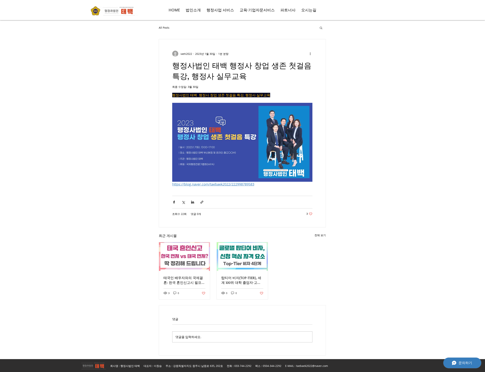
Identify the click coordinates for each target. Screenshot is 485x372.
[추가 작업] (310, 53)
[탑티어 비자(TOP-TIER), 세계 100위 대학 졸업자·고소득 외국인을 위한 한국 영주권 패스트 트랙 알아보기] (242, 256)
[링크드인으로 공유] (192, 202)
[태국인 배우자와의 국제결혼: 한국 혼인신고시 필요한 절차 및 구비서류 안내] (184, 256)
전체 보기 (320, 235)
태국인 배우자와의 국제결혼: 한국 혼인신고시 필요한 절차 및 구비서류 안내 (184, 280)
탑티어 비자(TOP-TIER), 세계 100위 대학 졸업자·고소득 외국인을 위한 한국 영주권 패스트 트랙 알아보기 (242, 280)
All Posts (164, 27)
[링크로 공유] (202, 202)
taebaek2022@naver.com (312, 366)
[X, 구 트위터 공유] (183, 202)
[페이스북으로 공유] (174, 202)
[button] (321, 27)
